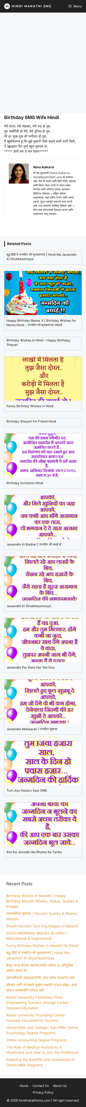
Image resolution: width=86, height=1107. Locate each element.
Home (24, 1086)
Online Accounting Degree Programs (36, 1040)
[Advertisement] (43, 63)
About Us (60, 1086)
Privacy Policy (43, 1092)
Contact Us (41, 1086)
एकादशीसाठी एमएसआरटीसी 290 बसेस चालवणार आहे (40, 978)
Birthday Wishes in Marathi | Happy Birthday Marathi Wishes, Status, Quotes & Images (42, 901)
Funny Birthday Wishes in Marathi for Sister (42, 946)
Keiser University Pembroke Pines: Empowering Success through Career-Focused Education (38, 1002)
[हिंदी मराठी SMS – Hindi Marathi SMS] (26, 6)
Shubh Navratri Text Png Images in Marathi (42, 926)
